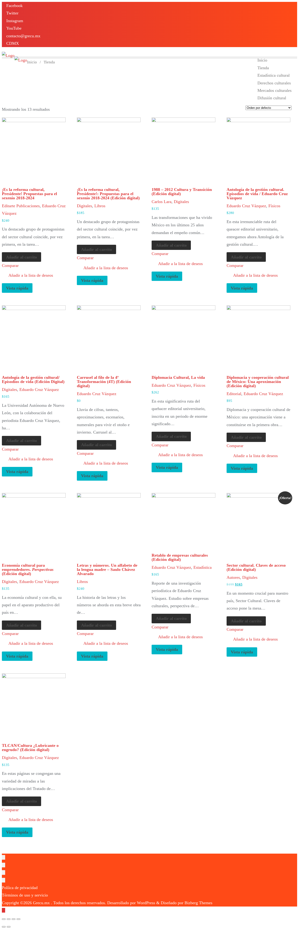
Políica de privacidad (20, 887)
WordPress (146, 902)
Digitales (84, 205)
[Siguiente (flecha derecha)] (9, 927)
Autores (233, 577)
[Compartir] (9, 919)
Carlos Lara (161, 201)
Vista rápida (17, 288)
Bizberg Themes (198, 902)
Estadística (202, 567)
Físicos (274, 205)
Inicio (32, 62)
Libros (99, 205)
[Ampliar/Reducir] (18, 919)
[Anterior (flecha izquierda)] (4, 927)
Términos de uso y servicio (25, 895)
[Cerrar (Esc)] (4, 919)
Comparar (10, 265)
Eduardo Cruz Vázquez (246, 205)
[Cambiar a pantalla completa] (13, 919)
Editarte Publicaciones (21, 205)
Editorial (234, 393)
